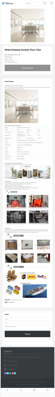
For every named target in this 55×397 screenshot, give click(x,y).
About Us (13, 382)
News (22, 382)
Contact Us (32, 382)
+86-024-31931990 (12, 361)
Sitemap (42, 382)
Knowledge (26, 382)
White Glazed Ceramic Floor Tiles (17, 299)
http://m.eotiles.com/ (12, 369)
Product (17, 382)
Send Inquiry (27, 67)
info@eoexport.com (12, 365)
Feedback (37, 382)
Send (27, 333)
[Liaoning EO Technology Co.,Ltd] (7, 3)
